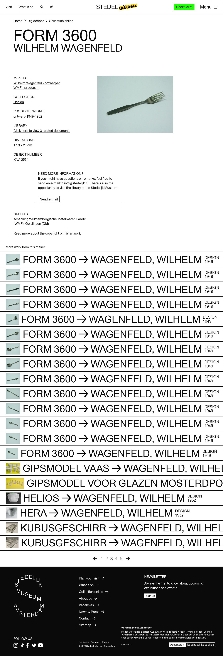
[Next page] (128, 558)
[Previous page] (95, 558)
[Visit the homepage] (29, 616)
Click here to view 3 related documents (42, 131)
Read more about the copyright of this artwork (47, 233)
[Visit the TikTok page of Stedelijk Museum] (22, 645)
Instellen (125, 644)
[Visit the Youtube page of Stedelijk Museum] (40, 645)
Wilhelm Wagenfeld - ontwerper (37, 83)
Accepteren (177, 644)
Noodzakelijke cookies (200, 644)
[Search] (41, 6)
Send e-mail (49, 199)
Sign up (150, 595)
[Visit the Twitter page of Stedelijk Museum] (34, 645)
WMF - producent (26, 88)
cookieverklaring (135, 638)
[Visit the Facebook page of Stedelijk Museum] (27, 645)
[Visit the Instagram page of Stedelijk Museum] (16, 645)
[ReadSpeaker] (51, 6)
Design (19, 102)
